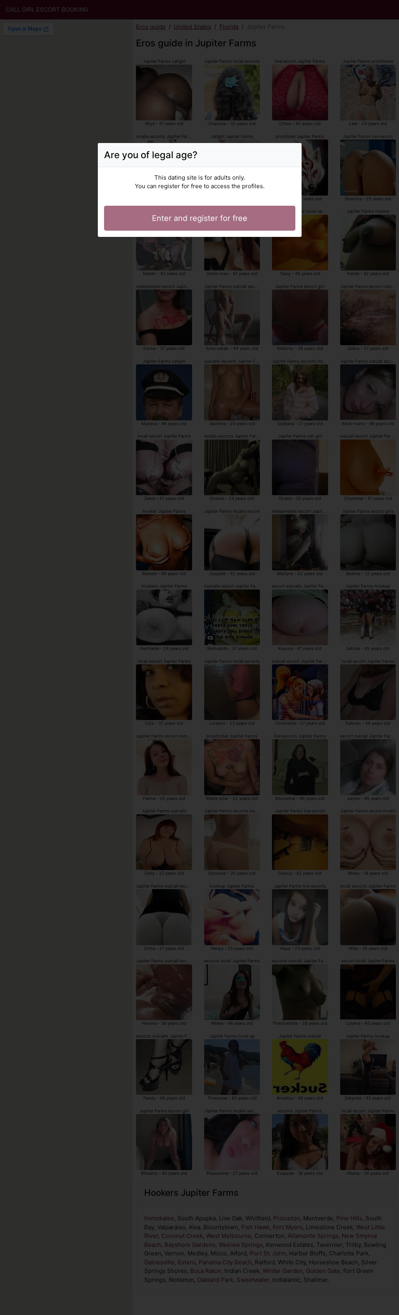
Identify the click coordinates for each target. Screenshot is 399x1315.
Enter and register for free (199, 218)
